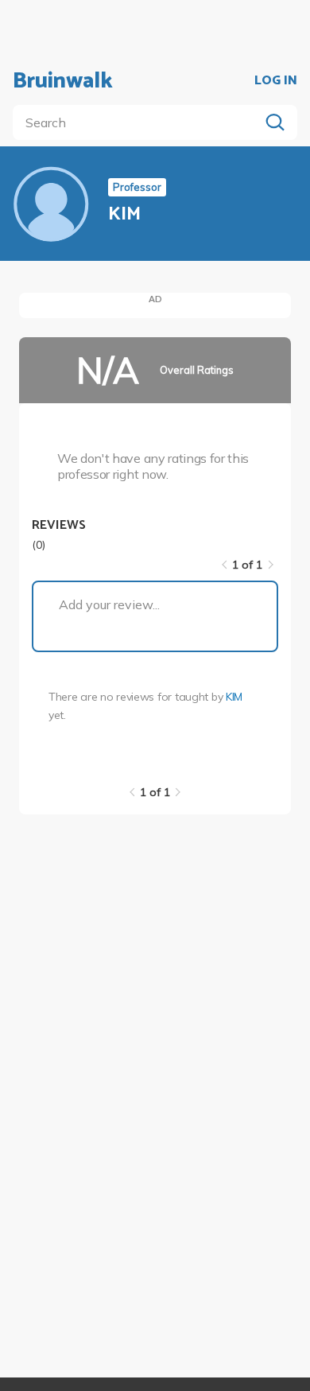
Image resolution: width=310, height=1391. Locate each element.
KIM (234, 697)
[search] (139, 122)
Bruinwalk (63, 81)
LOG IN (275, 81)
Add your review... (109, 604)
